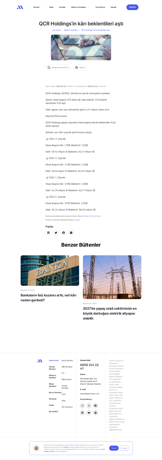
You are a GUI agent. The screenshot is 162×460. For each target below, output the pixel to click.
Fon (63, 373)
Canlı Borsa (100, 7)
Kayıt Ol (132, 7)
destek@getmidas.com (89, 394)
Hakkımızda (54, 360)
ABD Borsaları (67, 367)
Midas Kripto (67, 379)
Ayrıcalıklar (53, 411)
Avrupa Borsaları (65, 387)
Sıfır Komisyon (67, 407)
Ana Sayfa (56, 30)
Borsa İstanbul (67, 360)
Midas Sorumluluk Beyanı (92, 216)
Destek (113, 7)
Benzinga (77, 220)
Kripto (51, 405)
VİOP (64, 394)
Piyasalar (53, 399)
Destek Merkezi (52, 368)
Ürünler (36, 7)
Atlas (51, 7)
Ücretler (62, 7)
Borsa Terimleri (55, 392)
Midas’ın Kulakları (78, 7)
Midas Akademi (52, 385)
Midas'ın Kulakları (52, 376)
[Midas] (20, 7)
